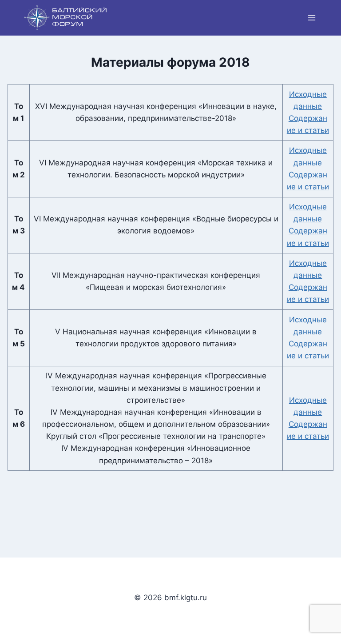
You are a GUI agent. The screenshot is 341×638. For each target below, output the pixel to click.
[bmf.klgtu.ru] (65, 18)
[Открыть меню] (311, 17)
